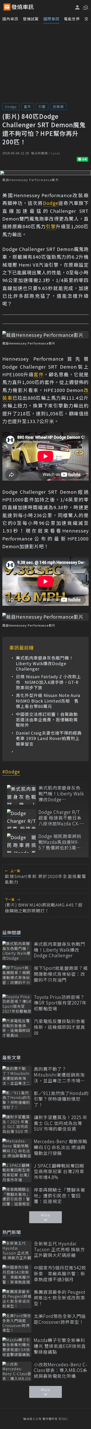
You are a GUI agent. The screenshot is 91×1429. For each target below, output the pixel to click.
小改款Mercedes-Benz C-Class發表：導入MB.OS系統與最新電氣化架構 (61, 1370)
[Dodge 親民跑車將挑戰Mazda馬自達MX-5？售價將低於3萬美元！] (21, 843)
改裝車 (58, 106)
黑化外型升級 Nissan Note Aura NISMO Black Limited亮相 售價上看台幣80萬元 (48, 701)
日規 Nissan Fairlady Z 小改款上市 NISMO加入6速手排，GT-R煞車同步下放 (48, 682)
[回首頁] (22, 7)
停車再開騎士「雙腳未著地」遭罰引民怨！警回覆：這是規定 (59, 1195)
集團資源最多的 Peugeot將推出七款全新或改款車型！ (59, 1297)
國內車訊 (10, 19)
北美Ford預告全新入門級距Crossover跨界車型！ (60, 1319)
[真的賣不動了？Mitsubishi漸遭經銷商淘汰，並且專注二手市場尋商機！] (17, 1075)
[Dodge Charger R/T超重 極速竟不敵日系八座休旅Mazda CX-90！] (21, 819)
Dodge (11, 106)
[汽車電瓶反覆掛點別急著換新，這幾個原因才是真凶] (17, 1028)
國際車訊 (51, 19)
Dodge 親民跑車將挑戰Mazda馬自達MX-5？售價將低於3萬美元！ (59, 842)
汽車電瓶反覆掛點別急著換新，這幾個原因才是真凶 (59, 1027)
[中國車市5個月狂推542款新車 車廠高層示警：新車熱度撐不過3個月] (17, 1274)
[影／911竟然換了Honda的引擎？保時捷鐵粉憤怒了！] (17, 1100)
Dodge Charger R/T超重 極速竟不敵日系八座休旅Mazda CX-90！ (60, 818)
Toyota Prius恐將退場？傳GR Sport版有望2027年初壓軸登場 (60, 1003)
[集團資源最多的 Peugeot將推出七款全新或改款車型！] (17, 1299)
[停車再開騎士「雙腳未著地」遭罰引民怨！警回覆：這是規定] (17, 1196)
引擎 (42, 106)
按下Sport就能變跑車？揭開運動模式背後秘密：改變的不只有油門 (61, 974)
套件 (27, 106)
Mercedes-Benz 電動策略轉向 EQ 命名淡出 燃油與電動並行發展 (60, 1147)
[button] (85, 7)
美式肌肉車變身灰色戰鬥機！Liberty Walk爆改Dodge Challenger (45, 663)
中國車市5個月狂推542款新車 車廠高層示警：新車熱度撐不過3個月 (60, 1273)
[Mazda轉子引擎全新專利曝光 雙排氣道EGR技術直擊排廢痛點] (17, 1347)
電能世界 (72, 19)
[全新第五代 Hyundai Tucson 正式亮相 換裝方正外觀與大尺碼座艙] (17, 1250)
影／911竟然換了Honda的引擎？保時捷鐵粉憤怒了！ (61, 1099)
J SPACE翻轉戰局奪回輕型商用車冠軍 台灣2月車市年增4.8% (59, 1171)
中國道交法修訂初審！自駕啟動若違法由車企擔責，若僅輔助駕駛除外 (47, 719)
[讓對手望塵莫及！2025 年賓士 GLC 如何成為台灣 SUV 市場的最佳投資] (17, 1124)
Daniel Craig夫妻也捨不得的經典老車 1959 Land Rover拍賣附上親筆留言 (49, 738)
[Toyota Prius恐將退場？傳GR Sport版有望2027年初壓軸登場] (17, 1004)
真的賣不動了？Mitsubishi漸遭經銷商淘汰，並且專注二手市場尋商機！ (59, 1074)
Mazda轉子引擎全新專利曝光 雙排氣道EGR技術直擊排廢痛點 (60, 1346)
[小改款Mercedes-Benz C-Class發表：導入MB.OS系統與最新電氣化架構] (17, 1371)
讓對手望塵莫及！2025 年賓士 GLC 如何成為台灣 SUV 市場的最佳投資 (60, 1123)
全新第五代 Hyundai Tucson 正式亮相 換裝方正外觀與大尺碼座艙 (59, 1249)
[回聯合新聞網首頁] (7, 7)
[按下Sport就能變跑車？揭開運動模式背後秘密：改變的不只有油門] (17, 975)
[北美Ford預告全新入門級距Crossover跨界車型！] (17, 1323)
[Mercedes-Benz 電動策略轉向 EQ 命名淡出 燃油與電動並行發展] (17, 1148)
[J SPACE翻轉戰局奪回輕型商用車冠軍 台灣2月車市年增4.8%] (17, 1172)
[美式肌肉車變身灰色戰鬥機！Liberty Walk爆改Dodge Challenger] (21, 794)
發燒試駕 (31, 19)
